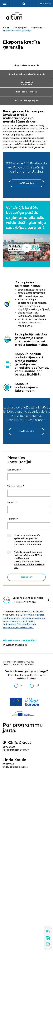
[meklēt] (24, 3)
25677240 (8, 764)
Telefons (12, 518)
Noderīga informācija (26, 92)
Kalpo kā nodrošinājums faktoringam (26, 387)
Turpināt (27, 577)
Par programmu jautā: (23, 727)
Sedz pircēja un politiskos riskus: (27, 284)
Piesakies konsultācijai (19, 460)
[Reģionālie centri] (48, 938)
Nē (37, 685)
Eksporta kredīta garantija (26, 65)
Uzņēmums (14, 469)
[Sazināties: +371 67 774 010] (48, 932)
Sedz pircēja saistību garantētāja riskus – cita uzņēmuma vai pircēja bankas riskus (31, 339)
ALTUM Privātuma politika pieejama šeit (29, 564)
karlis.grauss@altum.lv (16, 749)
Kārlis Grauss (20, 743)
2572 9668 (9, 746)
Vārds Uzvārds (15, 486)
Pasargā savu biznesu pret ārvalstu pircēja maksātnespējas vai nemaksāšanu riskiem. (24, 116)
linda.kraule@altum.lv (15, 766)
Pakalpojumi (20, 27)
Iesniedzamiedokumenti (26, 83)
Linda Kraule (14, 760)
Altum (6, 27)
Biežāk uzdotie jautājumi (26, 101)
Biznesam (36, 27)
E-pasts (12, 502)
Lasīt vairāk (26, 183)
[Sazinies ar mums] (48, 944)
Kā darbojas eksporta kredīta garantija (26, 74)
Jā (21, 685)
